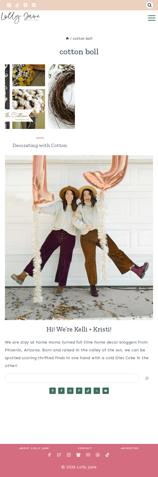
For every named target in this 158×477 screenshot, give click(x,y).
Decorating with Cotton (40, 145)
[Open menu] (151, 18)
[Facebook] (25, 5)
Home (40, 138)
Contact (85, 448)
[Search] (147, 378)
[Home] (67, 38)
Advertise (130, 448)
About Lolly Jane (34, 448)
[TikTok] (17, 5)
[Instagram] (9, 5)
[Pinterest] (34, 5)
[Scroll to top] (148, 460)
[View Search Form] (149, 5)
